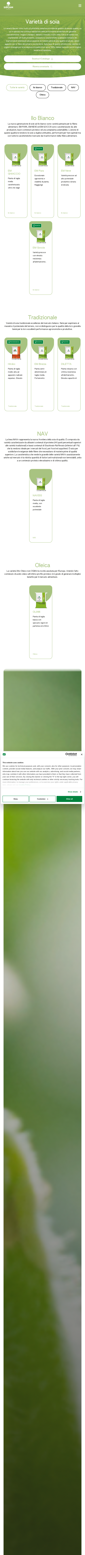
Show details (73, 792)
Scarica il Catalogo (41, 59)
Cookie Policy (24, 785)
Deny (16, 799)
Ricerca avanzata (41, 67)
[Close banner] (81, 754)
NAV (73, 88)
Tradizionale (57, 88)
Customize (41, 799)
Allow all (69, 799)
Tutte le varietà (17, 88)
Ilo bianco (37, 88)
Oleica (42, 95)
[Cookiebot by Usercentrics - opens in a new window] (67, 754)
